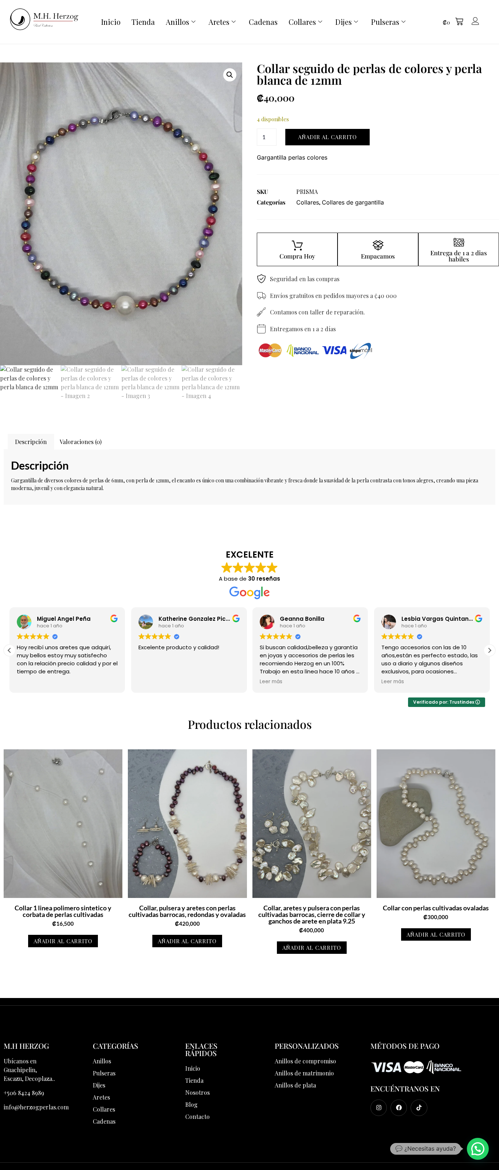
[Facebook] (399, 1108)
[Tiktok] (419, 1108)
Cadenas (263, 22)
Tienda (143, 22)
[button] (453, 22)
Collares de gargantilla (353, 202)
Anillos (177, 22)
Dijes (343, 22)
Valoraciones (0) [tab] (81, 442)
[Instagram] (378, 1108)
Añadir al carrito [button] (63, 941)
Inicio (111, 22)
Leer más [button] (196, 681)
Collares (302, 22)
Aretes (219, 22)
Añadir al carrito (327, 137)
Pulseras (385, 22)
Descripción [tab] (31, 442)
